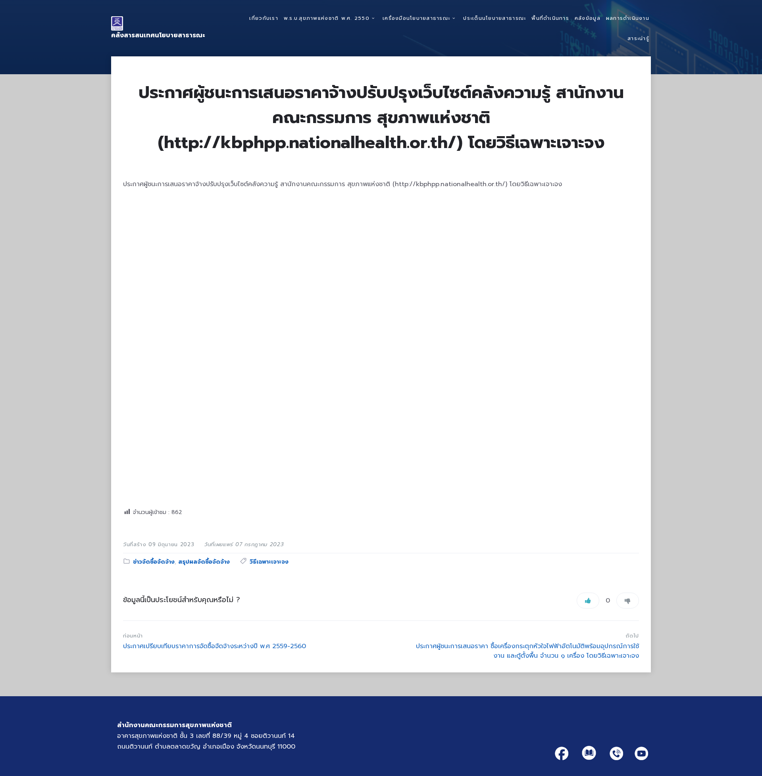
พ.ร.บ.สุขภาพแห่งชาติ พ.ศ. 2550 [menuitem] (326, 18)
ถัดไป (632, 635)
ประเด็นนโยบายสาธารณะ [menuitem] (494, 18)
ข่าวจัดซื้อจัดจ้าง (154, 562)
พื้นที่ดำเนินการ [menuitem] (550, 18)
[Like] (588, 600)
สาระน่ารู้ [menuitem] (638, 38)
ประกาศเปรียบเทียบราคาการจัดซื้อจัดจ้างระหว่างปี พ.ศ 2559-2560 (214, 646)
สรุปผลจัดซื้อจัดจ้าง (204, 562)
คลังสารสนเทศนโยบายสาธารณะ (158, 35)
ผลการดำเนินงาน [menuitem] (627, 18)
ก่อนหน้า (133, 635)
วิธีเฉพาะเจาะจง (269, 562)
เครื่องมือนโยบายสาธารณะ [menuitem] (416, 18)
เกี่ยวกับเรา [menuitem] (263, 18)
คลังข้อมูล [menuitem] (587, 18)
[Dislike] (627, 600)
